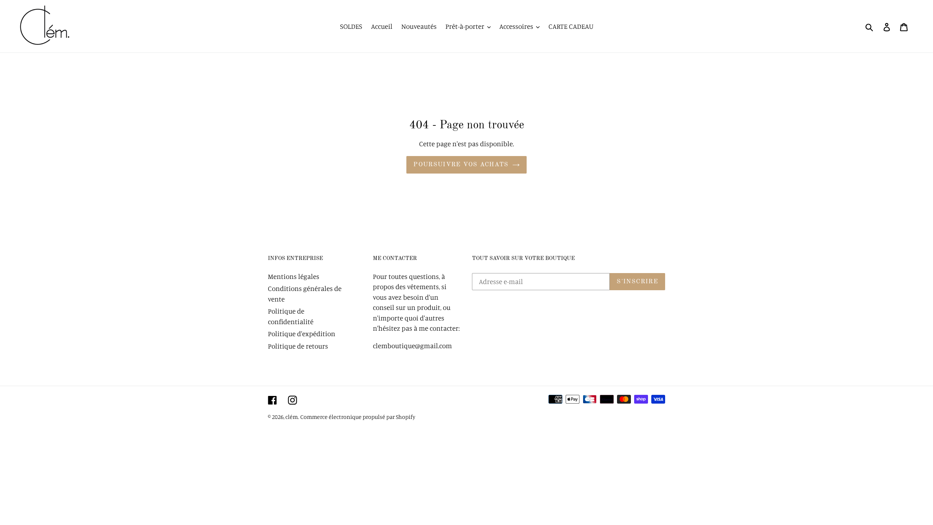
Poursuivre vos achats (461, 165)
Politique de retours (298, 346)
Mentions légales (293, 276)
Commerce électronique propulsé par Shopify (357, 416)
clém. (292, 416)
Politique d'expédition (301, 333)
